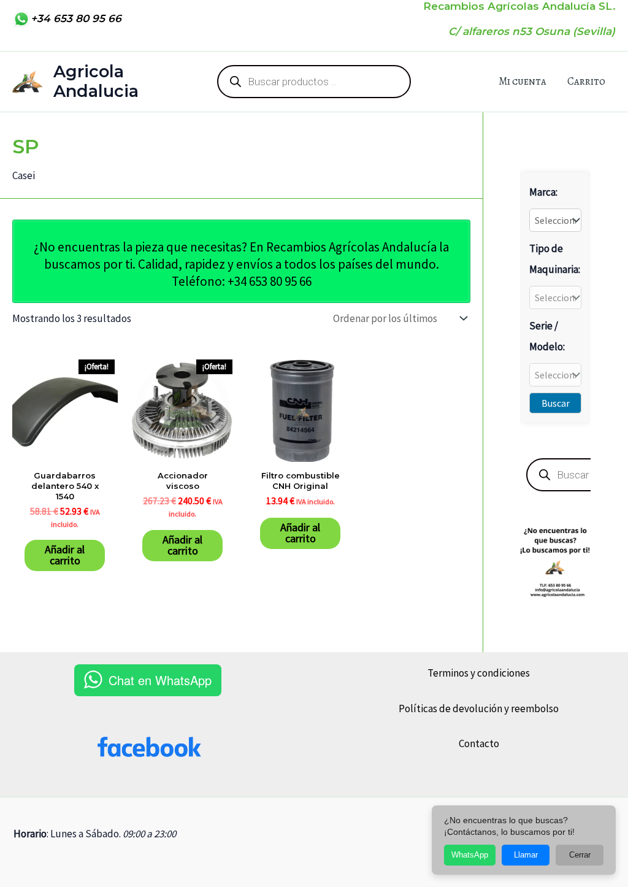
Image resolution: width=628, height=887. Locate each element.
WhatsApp (469, 854)
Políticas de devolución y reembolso (479, 708)
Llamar (526, 854)
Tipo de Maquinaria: (554, 259)
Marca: (543, 192)
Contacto (479, 743)
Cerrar (580, 854)
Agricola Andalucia (96, 81)
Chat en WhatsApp (160, 680)
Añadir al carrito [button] (65, 554)
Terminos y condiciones (478, 673)
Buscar (556, 403)
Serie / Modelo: (547, 336)
